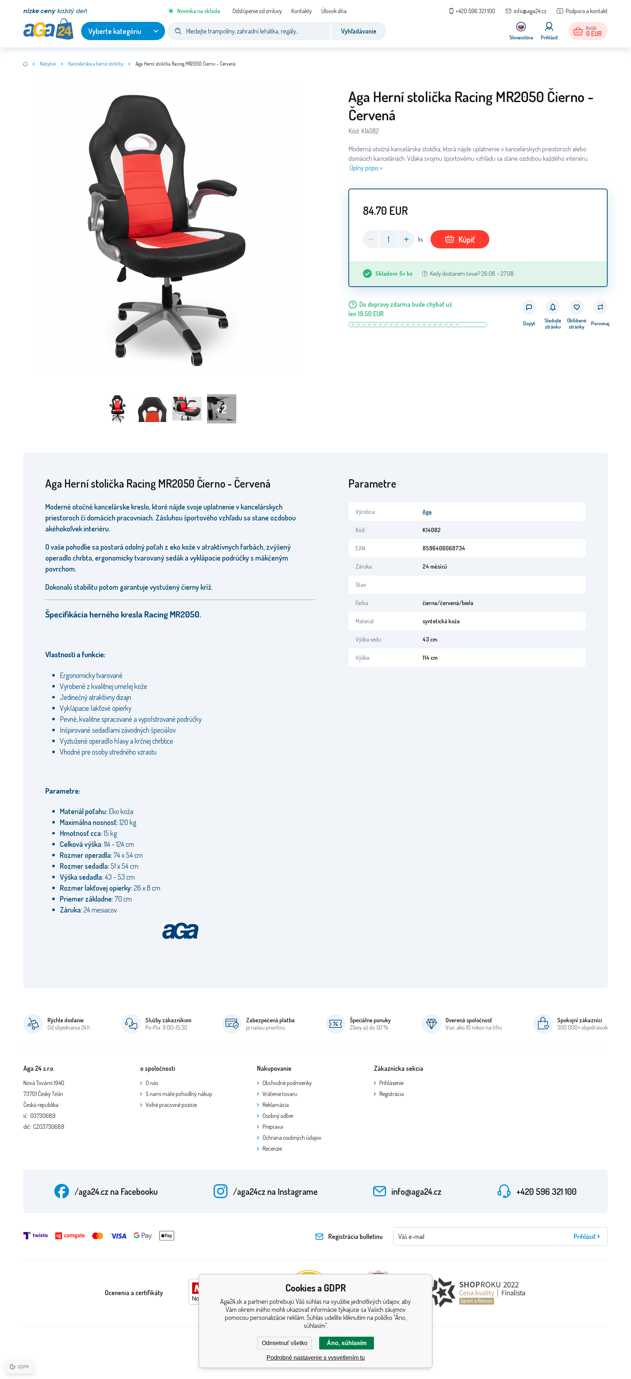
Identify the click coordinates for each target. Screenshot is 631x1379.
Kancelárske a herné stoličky (95, 64)
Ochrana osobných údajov (292, 1137)
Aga (427, 511)
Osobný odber (278, 1115)
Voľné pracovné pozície (171, 1104)
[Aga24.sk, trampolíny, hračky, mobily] (25, 64)
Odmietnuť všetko (284, 1343)
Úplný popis (364, 168)
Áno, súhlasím (347, 1343)
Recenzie (272, 1148)
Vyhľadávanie (358, 31)
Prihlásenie (391, 1082)
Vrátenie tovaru (280, 1093)
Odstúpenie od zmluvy (257, 11)
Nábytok (48, 64)
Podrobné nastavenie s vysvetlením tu (316, 1358)
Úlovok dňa (334, 11)
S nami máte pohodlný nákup (179, 1093)
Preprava (273, 1126)
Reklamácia (276, 1104)
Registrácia (391, 1093)
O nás (152, 1082)
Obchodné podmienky (287, 1082)
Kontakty (301, 11)
